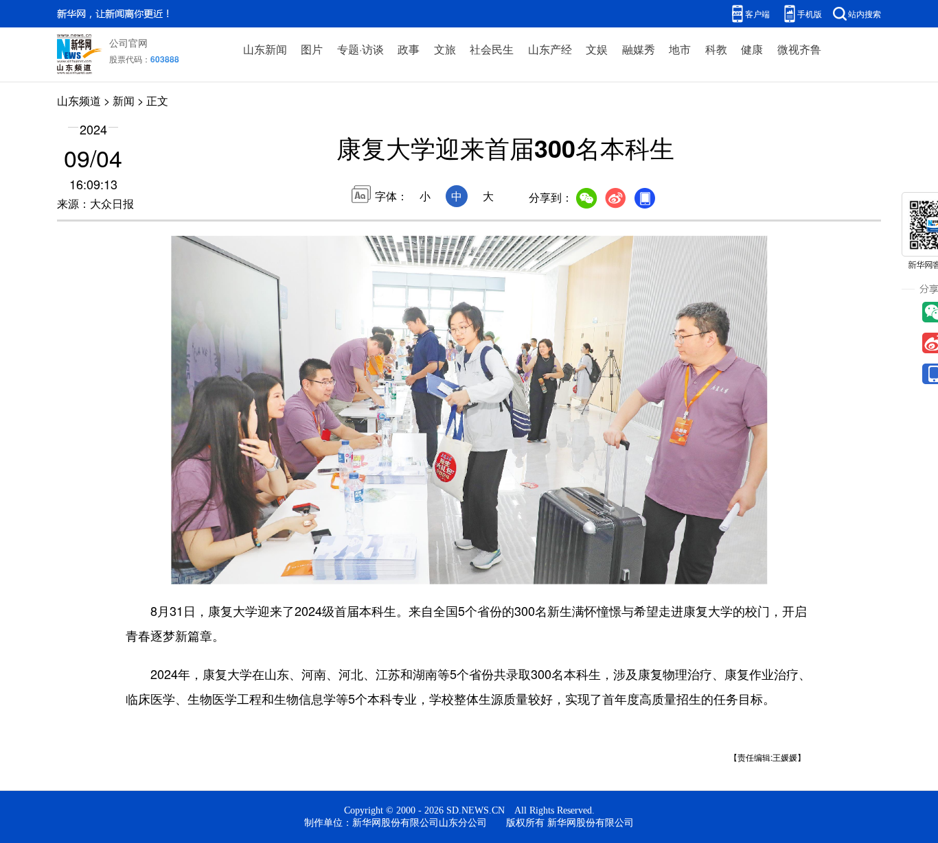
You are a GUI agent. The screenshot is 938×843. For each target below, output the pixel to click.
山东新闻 (265, 49)
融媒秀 (638, 49)
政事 (409, 49)
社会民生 (492, 49)
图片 (312, 49)
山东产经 (550, 49)
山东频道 (79, 100)
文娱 (597, 49)
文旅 (445, 49)
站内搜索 (864, 13)
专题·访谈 (360, 49)
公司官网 (128, 42)
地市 (680, 49)
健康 (752, 49)
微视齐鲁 (799, 49)
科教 (716, 49)
